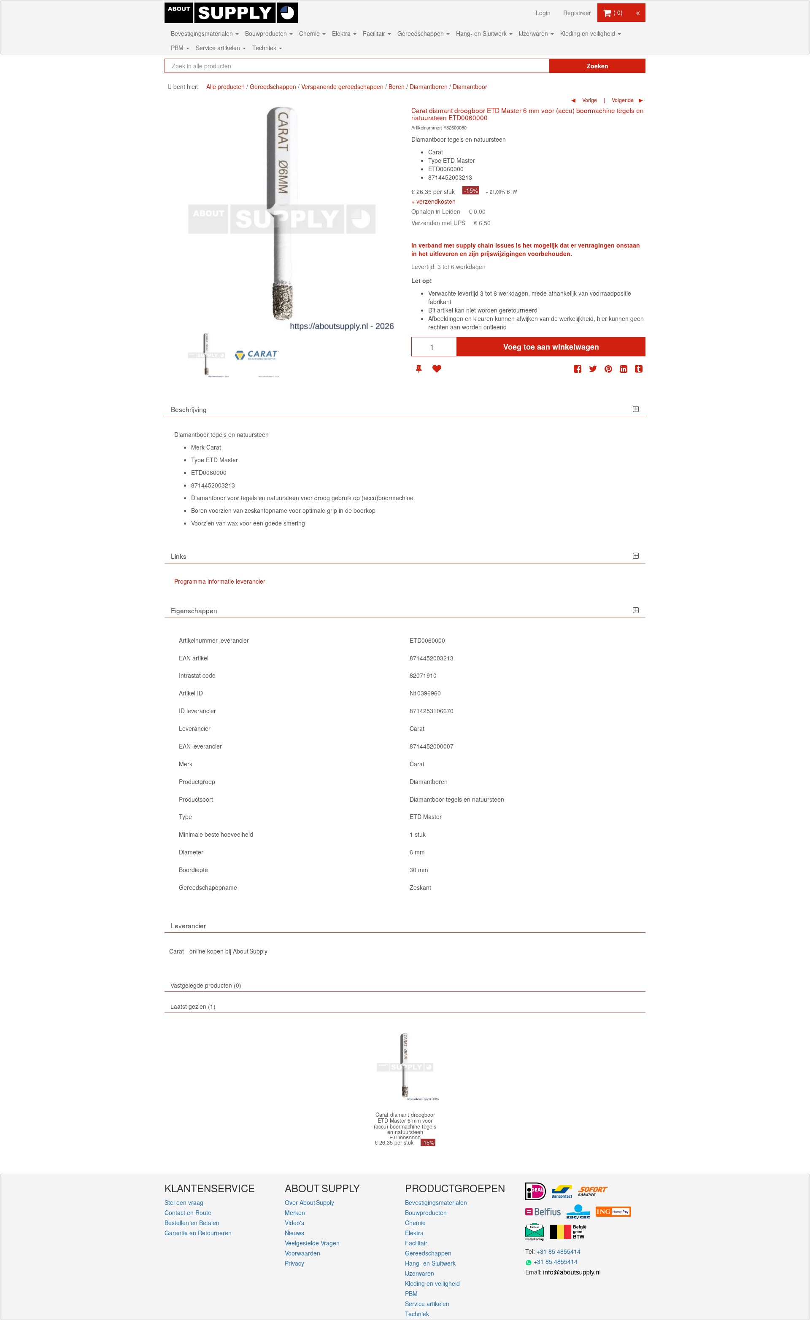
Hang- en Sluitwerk (482, 33)
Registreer (577, 12)
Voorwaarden (302, 1253)
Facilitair (375, 33)
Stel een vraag (184, 1202)
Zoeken (597, 66)
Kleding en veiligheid (588, 33)
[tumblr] (638, 368)
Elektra (342, 33)
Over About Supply (309, 1202)
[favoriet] (437, 368)
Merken (295, 1212)
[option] (206, 355)
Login (543, 12)
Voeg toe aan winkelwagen (551, 346)
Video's (294, 1222)
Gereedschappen (421, 33)
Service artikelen (219, 47)
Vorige (588, 100)
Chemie (310, 33)
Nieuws (294, 1232)
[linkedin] (623, 368)
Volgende (622, 100)
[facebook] (577, 368)
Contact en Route (188, 1212)
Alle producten (225, 86)
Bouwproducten (267, 33)
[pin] (418, 368)
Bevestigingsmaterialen (203, 33)
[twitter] (593, 368)
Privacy (294, 1263)
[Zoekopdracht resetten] (525, 66)
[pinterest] (608, 368)
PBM (178, 47)
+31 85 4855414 (558, 1251)
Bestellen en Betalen (192, 1222)
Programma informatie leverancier (219, 581)
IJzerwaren (534, 33)
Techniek (265, 47)
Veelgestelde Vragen (312, 1243)
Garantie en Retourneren (198, 1232)
